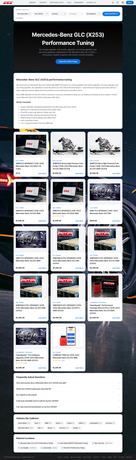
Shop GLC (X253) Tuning (68, 62)
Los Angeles (28, 448)
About (60, 457)
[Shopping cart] (123, 2)
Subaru (76, 428)
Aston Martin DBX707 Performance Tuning (74, 443)
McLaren (110, 423)
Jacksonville (50, 448)
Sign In (130, 2)
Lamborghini (95, 423)
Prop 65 (121, 457)
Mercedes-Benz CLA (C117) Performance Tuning (36, 443)
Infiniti (82, 423)
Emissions (128, 457)
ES (113, 2)
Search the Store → (111, 14)
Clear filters (19, 18)
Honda (70, 423)
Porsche (64, 428)
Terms (104, 457)
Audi (37, 423)
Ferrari (59, 423)
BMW (48, 423)
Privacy (109, 457)
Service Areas (87, 457)
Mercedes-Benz (25, 428)
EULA (115, 457)
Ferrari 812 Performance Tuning (74, 448)
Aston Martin (24, 423)
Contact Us (96, 457)
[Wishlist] (118, 2)
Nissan (51, 428)
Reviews (66, 457)
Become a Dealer (76, 457)
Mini (40, 428)
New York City (103, 443)
